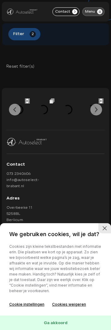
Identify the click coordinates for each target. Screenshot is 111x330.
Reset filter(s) (20, 66)
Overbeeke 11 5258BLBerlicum (19, 214)
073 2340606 (18, 174)
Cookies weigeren (69, 304)
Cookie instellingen (26, 304)
